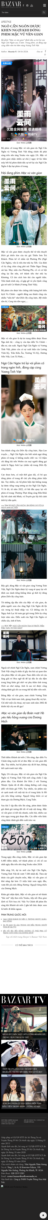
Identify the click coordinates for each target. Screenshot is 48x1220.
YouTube (31, 5)
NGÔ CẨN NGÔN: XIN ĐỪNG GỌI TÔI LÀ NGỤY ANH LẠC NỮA (22, 506)
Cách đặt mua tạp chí (8, 1122)
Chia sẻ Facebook (45, 51)
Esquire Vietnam (29, 1122)
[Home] (43, 1215)
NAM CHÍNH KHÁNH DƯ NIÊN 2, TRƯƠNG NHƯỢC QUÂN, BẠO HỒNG (25, 920)
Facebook (23, 5)
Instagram (27, 5)
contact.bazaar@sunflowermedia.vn (22, 1176)
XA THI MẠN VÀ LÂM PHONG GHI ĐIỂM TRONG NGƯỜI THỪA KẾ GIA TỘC (25, 926)
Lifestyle (6, 21)
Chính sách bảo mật (7, 1124)
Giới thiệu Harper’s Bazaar (9, 1120)
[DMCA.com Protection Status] (14, 1186)
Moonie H (12, 51)
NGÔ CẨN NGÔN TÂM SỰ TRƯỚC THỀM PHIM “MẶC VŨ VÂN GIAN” (22, 627)
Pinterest (45, 55)
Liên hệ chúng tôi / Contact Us (34, 1120)
